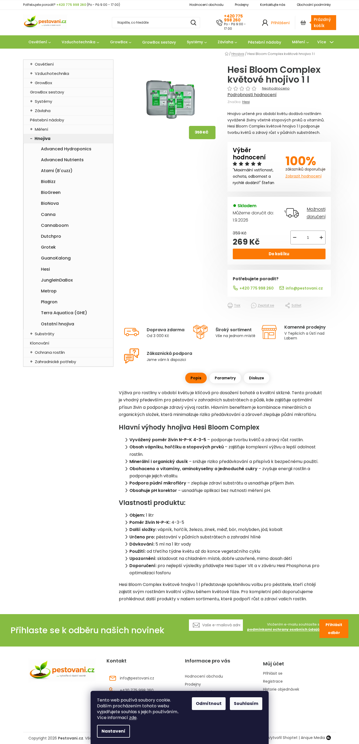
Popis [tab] (196, 378)
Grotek (48, 247)
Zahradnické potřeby (55, 361)
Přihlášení (280, 22)
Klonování (39, 343)
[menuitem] (39, 42)
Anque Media (313, 737)
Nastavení (113, 731)
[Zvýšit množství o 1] (321, 237)
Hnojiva (42, 138)
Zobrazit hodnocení (303, 176)
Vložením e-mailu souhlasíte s (283, 627)
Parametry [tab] (225, 378)
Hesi (45, 269)
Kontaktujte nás (272, 4)
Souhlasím (246, 703)
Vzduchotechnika (52, 73)
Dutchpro (51, 236)
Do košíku (279, 254)
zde (133, 718)
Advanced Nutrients (62, 160)
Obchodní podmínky (314, 4)
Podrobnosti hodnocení (252, 95)
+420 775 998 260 (233, 18)
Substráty (44, 334)
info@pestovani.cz (304, 288)
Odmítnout (209, 703)
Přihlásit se (272, 673)
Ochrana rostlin (50, 352)
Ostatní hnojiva (57, 324)
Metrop (49, 291)
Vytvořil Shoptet (283, 737)
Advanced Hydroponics (66, 149)
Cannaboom (55, 225)
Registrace (273, 681)
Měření (41, 129)
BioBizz (48, 181)
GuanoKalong (56, 258)
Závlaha (42, 110)
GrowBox (43, 83)
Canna (48, 214)
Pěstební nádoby (47, 120)
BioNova (50, 203)
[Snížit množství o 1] (295, 237)
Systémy (43, 101)
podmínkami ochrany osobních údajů (283, 629)
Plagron (49, 302)
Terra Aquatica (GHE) (64, 313)
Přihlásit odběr (334, 628)
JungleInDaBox (57, 280)
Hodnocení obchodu (206, 4)
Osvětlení (44, 64)
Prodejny (242, 4)
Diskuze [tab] (256, 378)
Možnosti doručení (316, 212)
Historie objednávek (281, 689)
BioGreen (51, 192)
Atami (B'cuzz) (57, 171)
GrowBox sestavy (47, 92)
